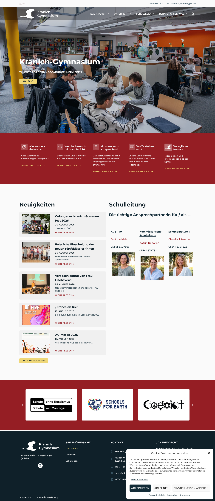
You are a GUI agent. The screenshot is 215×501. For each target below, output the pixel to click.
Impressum (185, 495)
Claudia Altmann (179, 239)
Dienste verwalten (139, 479)
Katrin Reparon (149, 242)
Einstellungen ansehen (191, 488)
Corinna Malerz (120, 239)
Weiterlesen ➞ (64, 232)
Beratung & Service (171, 13)
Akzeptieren (140, 488)
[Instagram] (40, 465)
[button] (208, 453)
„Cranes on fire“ (66, 307)
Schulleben (143, 13)
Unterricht (121, 13)
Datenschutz (173, 495)
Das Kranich (72, 448)
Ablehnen (161, 488)
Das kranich (98, 13)
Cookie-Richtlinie (157, 495)
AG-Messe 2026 (66, 335)
